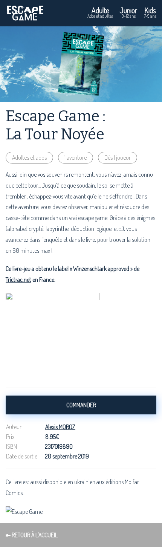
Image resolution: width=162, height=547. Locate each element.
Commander (81, 405)
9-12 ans (128, 12)
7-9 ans (150, 12)
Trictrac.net (18, 279)
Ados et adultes (100, 12)
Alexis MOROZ (60, 427)
